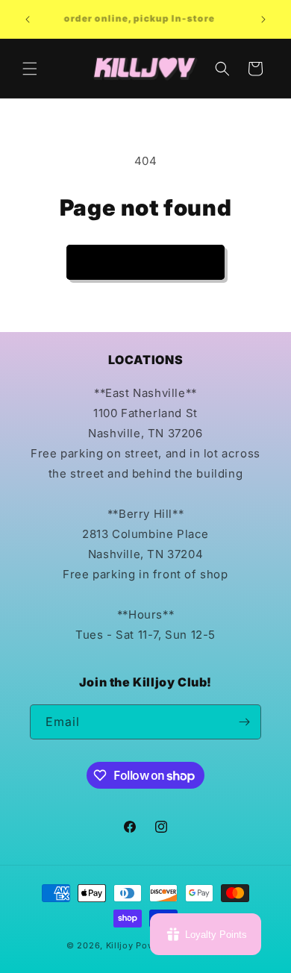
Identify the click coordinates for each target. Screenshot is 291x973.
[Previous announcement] (27, 19)
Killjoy (120, 945)
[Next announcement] (263, 19)
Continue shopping (145, 261)
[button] (29, 68)
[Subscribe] (244, 721)
